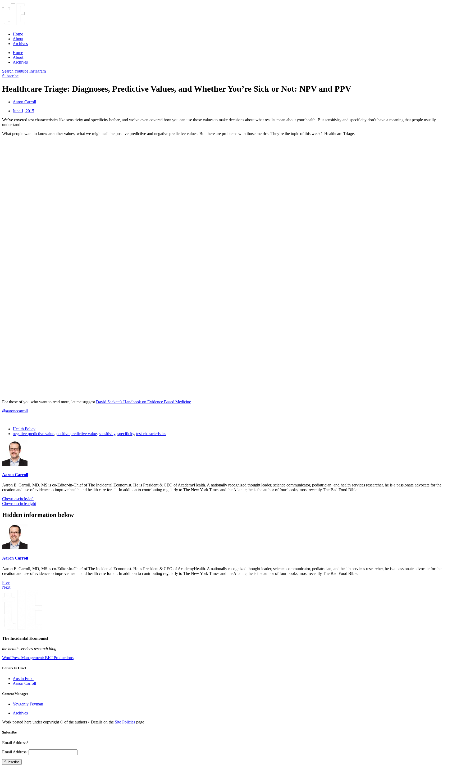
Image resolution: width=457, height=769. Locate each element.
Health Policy (24, 429)
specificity (125, 433)
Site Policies (125, 722)
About (18, 39)
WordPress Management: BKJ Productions (38, 657)
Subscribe (12, 762)
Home (18, 34)
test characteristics (151, 433)
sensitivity (107, 433)
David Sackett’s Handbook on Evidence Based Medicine (143, 402)
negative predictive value (33, 433)
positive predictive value (76, 433)
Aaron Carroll (15, 474)
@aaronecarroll (15, 411)
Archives (20, 43)
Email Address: (15, 752)
